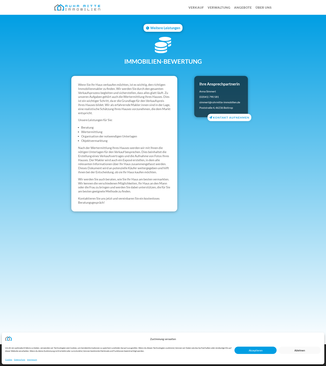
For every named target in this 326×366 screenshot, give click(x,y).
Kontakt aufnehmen (231, 117)
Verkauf (196, 7)
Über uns (264, 7)
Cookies (8, 359)
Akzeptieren (255, 350)
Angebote (243, 7)
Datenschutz (19, 359)
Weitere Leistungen (165, 28)
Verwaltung (219, 7)
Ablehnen (299, 350)
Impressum (32, 359)
